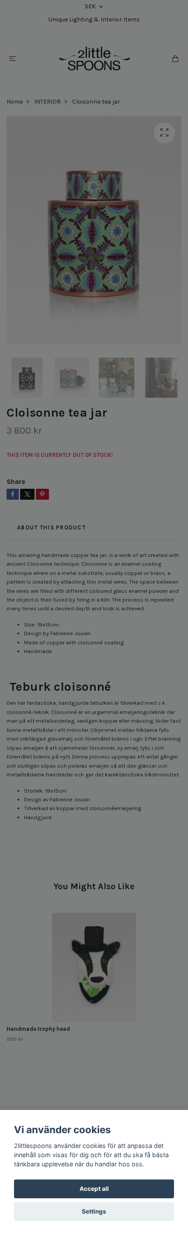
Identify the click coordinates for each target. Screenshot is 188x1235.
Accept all (94, 1188)
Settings (94, 1211)
